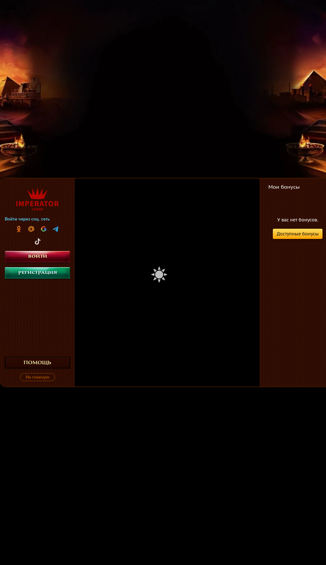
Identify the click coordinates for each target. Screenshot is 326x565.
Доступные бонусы (298, 234)
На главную (37, 377)
